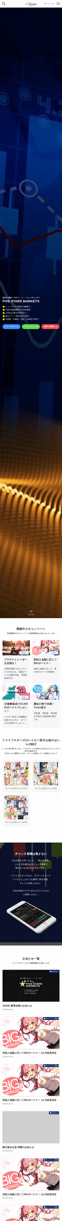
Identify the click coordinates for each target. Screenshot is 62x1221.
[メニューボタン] (58, 4)
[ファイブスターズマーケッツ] (31, 4)
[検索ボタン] (4, 4)
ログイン (47, 4)
